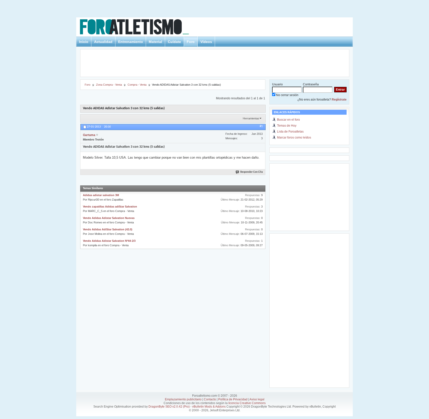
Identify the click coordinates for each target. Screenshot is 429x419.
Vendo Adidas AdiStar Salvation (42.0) (107, 229)
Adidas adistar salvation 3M (101, 195)
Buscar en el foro (288, 119)
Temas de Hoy (286, 125)
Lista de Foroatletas (290, 131)
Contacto (210, 399)
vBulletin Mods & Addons (209, 406)
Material (155, 42)
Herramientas (251, 118)
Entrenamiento (130, 42)
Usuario (277, 84)
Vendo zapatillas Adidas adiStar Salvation (110, 206)
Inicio (83, 42)
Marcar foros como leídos (294, 137)
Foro (191, 42)
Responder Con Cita (251, 172)
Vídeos (206, 42)
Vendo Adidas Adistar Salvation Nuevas (109, 217)
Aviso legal (257, 399)
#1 (261, 126)
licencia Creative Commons (247, 403)
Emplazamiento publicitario (183, 399)
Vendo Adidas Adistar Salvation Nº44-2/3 (109, 240)
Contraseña (311, 84)
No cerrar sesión (286, 95)
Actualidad (103, 42)
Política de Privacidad (233, 399)
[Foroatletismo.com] (140, 28)
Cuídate (174, 42)
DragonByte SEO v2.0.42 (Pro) (169, 406)
